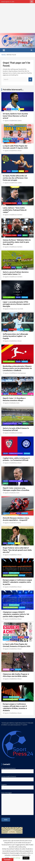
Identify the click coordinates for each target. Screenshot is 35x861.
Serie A (25, 203)
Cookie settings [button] (15, 858)
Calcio (15, 138)
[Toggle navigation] (3, 50)
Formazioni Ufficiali (10, 423)
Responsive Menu (32, 1)
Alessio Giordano (17, 214)
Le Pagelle (6, 267)
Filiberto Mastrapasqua (19, 373)
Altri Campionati (8, 297)
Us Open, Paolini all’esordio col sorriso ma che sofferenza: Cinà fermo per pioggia (15, 178)
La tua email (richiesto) (8, 776)
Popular (15, 109)
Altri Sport (7, 138)
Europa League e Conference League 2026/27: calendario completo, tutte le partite (17, 582)
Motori (20, 138)
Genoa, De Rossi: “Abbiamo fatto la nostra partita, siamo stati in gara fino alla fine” (17, 242)
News (9, 109)
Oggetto (4, 784)
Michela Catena (17, 120)
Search (30, 79)
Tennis (21, 109)
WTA (26, 171)
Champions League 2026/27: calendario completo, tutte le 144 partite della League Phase (16, 614)
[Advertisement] (17, 18)
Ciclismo (6, 669)
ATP (4, 109)
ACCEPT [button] (26, 858)
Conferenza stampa (9, 203)
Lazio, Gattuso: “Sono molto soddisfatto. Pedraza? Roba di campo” (14, 210)
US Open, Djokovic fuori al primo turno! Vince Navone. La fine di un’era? (15, 116)
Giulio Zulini (16, 403)
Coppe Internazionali (10, 575)
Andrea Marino (17, 522)
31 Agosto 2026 (7, 120)
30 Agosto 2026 (7, 214)
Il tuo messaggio (6, 792)
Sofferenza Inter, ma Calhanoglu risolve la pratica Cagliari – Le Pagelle (15, 336)
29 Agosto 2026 (7, 679)
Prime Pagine (14, 141)
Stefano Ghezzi (17, 150)
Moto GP (6, 513)
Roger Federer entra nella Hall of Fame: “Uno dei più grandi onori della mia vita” (17, 550)
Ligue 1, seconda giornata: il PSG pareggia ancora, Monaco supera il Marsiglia (16, 304)
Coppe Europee (14, 572)
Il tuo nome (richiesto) (8, 768)
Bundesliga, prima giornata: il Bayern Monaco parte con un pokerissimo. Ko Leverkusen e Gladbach (17, 368)
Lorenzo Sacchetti (18, 309)
